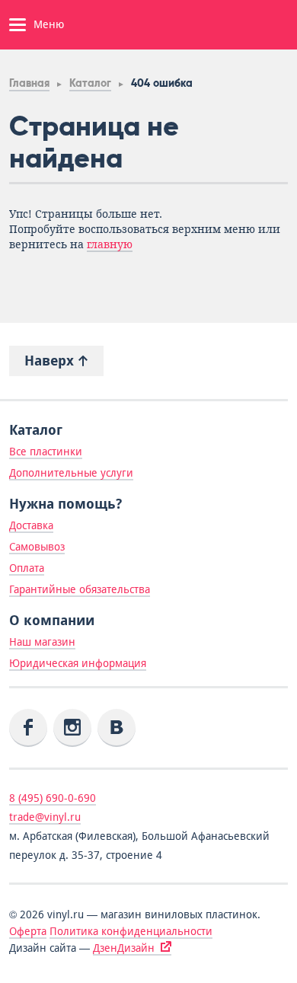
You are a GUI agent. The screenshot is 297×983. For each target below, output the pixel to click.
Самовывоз (37, 547)
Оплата (26, 568)
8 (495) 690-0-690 (52, 798)
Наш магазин (42, 642)
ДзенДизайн (124, 948)
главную (110, 244)
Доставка (31, 525)
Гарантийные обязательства (79, 589)
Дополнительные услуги (71, 473)
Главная (29, 83)
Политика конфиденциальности (131, 931)
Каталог (90, 83)
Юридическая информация (77, 663)
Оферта (27, 931)
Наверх (51, 361)
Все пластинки (45, 451)
